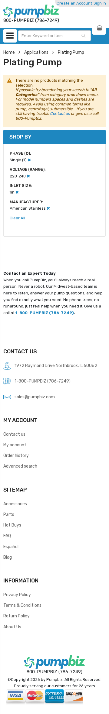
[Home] (31, 11)
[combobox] (54, 35)
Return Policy (16, 615)
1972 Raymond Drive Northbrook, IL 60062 (56, 365)
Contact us (60, 113)
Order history (16, 455)
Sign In (100, 3)
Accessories (15, 503)
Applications (36, 52)
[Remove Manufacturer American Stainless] (48, 208)
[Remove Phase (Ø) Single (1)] (29, 160)
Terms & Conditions (22, 605)
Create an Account (74, 3)
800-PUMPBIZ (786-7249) (54, 672)
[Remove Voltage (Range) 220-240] (28, 176)
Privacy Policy (17, 594)
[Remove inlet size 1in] (17, 192)
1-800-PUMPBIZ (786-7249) (44, 313)
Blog (7, 557)
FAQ (7, 535)
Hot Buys (12, 525)
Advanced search (20, 466)
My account (14, 444)
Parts (8, 514)
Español (10, 546)
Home (9, 52)
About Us (12, 626)
